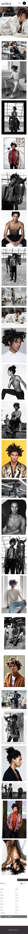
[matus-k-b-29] (14, 780)
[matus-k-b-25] (14, 708)
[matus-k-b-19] (14, 534)
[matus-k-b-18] (14, 497)
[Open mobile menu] (19, 3)
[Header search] (24, 3)
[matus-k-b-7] (14, 209)
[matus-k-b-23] (14, 651)
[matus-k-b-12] (14, 362)
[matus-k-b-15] (14, 98)
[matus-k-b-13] (14, 399)
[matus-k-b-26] (14, 744)
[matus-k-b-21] (14, 573)
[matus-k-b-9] (14, 246)
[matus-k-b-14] (14, 438)
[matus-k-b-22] (14, 613)
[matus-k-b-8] (14, 285)
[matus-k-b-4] (14, 170)
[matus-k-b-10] (14, 305)
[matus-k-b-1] (14, 134)
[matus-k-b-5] (14, 59)
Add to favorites (22, 879)
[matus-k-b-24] (14, 688)
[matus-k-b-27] (14, 798)
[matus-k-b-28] (14, 838)
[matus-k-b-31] (14, 874)
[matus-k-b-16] (14, 477)
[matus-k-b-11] (14, 326)
